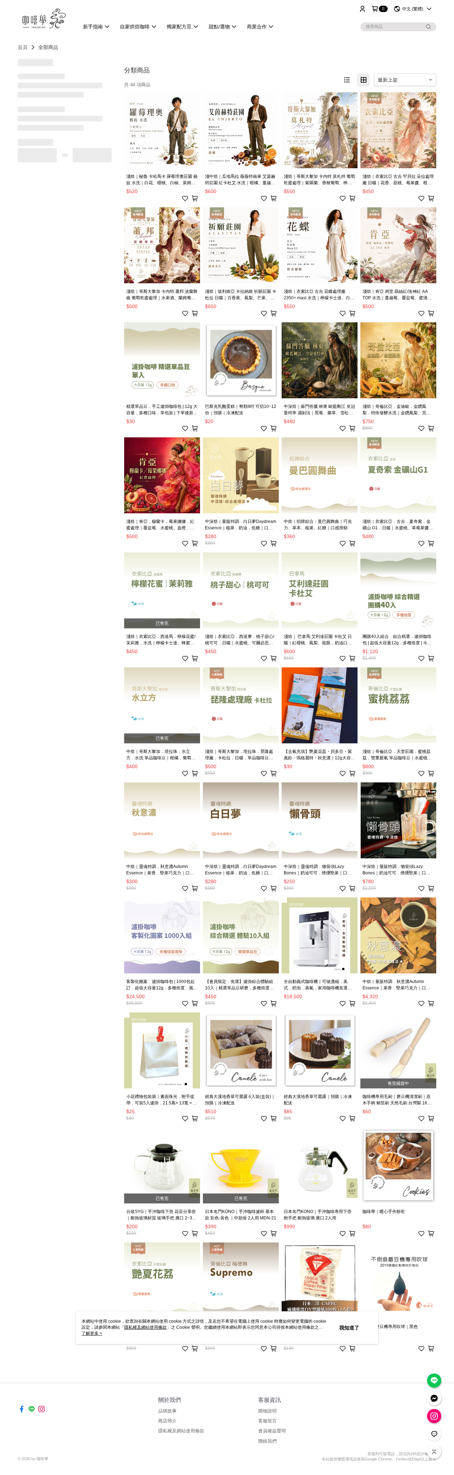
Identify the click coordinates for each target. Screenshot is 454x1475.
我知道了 (349, 1328)
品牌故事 (167, 1411)
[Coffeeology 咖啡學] (44, 18)
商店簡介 (167, 1421)
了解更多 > (92, 1333)
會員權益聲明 (272, 1430)
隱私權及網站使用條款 (181, 1430)
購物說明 (267, 1411)
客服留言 (267, 1421)
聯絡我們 (267, 1441)
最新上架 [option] (388, 80)
